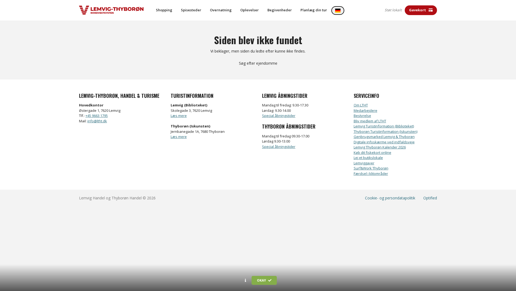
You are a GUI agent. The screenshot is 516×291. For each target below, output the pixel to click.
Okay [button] (262, 280)
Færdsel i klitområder (371, 173)
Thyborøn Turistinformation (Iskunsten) (385, 131)
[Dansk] (337, 10)
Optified (430, 197)
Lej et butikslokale (368, 157)
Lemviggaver (364, 163)
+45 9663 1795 (96, 115)
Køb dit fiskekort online (372, 152)
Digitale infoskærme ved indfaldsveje (384, 142)
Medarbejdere (365, 110)
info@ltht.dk (97, 121)
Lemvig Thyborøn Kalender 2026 (380, 147)
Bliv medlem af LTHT (370, 121)
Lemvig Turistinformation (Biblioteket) (384, 126)
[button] (245, 280)
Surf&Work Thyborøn (371, 168)
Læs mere (179, 115)
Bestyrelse (362, 115)
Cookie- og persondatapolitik (390, 197)
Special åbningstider (278, 115)
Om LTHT (361, 105)
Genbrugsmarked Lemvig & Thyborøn (384, 136)
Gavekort (418, 10)
